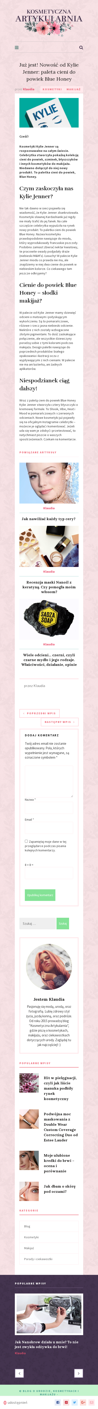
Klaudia (49, 508)
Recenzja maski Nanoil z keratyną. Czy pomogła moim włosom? (49, 587)
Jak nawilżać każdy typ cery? (49, 518)
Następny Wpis (58, 722)
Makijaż (74, 89)
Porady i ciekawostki (38, 1259)
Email (29, 819)
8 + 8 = (29, 865)
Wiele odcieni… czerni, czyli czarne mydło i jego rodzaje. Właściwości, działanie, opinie (49, 660)
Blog (27, 1226)
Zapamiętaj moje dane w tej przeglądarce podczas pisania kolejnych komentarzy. (45, 846)
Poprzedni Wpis (41, 713)
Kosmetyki (52, 89)
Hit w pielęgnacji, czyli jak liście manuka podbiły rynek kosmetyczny (60, 1088)
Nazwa (30, 799)
